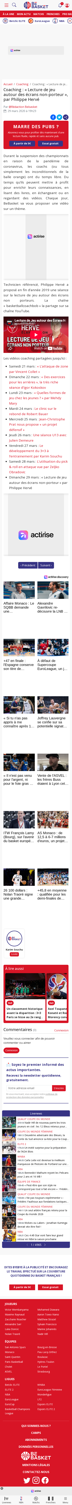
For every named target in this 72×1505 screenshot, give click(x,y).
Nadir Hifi (42, 1334)
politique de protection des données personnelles (31, 1096)
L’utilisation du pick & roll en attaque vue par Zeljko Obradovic (38, 466)
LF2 (39, 1399)
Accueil (7, 84)
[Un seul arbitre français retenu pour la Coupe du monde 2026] (9, 1210)
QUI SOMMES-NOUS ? (36, 1426)
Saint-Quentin (12, 1357)
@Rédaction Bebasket (23, 107)
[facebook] (45, 1480)
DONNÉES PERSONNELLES (36, 1447)
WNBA (21, 1156)
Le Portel (42, 1366)
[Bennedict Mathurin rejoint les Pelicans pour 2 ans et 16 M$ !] (9, 1173)
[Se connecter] (67, 5)
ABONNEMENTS (36, 1440)
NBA (61, 21)
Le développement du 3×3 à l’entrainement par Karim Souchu (35, 450)
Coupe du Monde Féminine (35, 1131)
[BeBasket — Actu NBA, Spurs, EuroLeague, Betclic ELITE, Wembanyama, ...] (36, 5)
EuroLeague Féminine (49, 1389)
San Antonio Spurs (15, 1347)
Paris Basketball (14, 1361)
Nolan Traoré (12, 1334)
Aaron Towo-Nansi (48, 1314)
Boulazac (42, 1357)
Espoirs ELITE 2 (46, 1409)
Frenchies (53, 14)
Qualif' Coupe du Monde (33, 1119)
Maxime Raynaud (14, 1314)
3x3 (10, 1003)
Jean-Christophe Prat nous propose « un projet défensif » (37, 424)
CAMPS (36, 1433)
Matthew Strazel (46, 1319)
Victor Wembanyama (16, 1309)
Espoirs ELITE (45, 1404)
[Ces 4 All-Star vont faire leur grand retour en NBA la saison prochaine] (9, 1235)
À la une (8, 14)
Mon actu (24, 14)
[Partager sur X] (59, 117)
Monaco (9, 1352)
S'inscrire (59, 1088)
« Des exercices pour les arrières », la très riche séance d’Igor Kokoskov (37, 382)
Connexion (61, 1030)
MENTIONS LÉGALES (36, 1465)
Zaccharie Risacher (15, 1319)
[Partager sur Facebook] (53, 117)
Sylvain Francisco (47, 1324)
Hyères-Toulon (45, 1361)
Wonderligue (44, 1394)
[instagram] (36, 1480)
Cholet (8, 1366)
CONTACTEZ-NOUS (36, 1472)
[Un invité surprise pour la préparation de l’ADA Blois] (9, 1148)
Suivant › (46, 565)
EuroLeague (42, 21)
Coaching (22, 84)
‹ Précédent (27, 565)
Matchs (38, 14)
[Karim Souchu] (14, 938)
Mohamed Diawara (48, 1309)
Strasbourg (43, 1371)
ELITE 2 (21, 1144)
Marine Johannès (46, 1329)
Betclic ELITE (17, 21)
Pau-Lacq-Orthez (47, 1352)
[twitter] (26, 1480)
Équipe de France (28, 1181)
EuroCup (10, 1404)
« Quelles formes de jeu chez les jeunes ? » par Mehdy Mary (37, 398)
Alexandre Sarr (13, 1324)
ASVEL (8, 1371)
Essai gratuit (50, 143)
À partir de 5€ (22, 143)
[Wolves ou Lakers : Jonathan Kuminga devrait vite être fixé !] (9, 1223)
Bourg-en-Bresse (47, 1347)
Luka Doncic (12, 1329)
